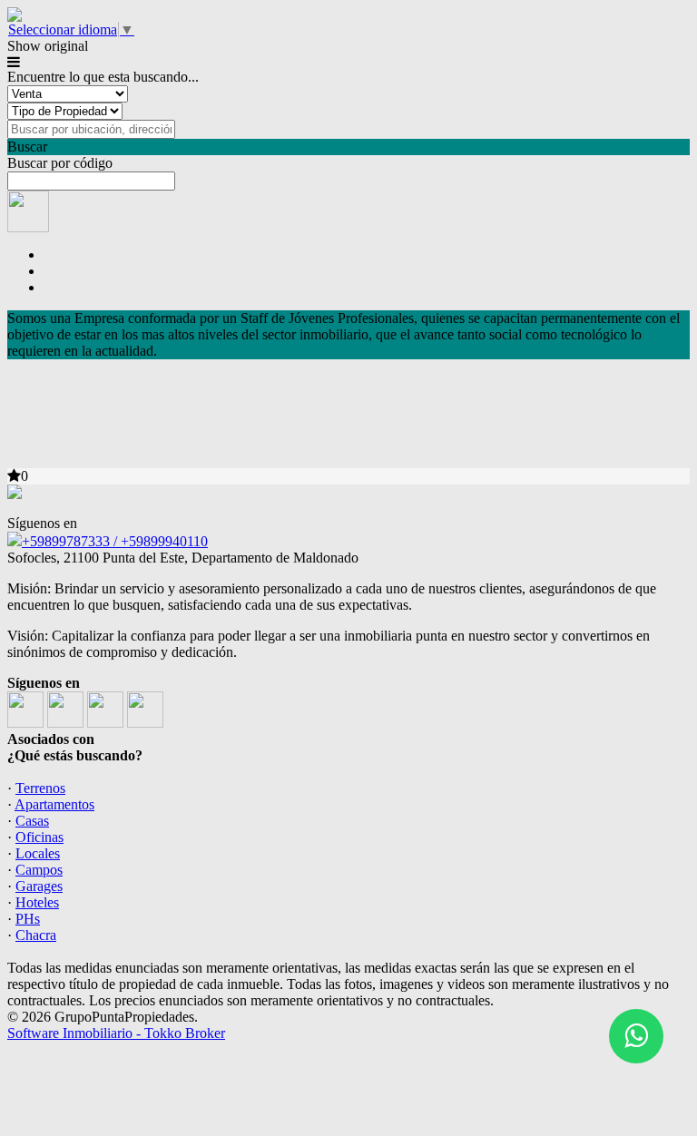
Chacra (35, 935)
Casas (32, 820)
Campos (39, 869)
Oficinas (39, 837)
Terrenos (40, 788)
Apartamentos (54, 804)
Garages (39, 886)
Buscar (27, 146)
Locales (37, 853)
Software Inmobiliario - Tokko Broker (116, 1033)
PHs (27, 918)
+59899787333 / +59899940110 (115, 541)
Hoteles (37, 902)
